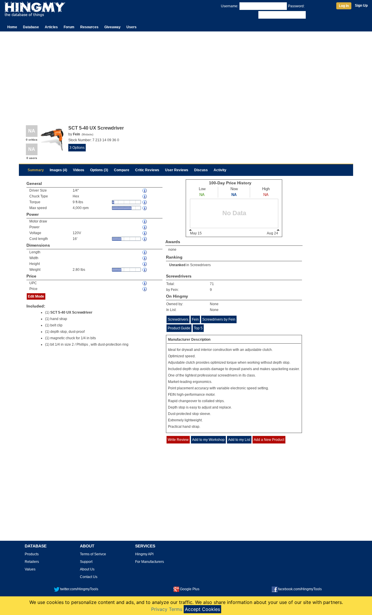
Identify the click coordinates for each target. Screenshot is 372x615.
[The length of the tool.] (145, 252)
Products (32, 554)
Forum (69, 27)
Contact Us (88, 577)
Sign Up (361, 5)
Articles (51, 27)
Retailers (32, 562)
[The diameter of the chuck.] (145, 190)
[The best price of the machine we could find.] (145, 289)
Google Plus (189, 589)
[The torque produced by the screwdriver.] (145, 202)
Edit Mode (36, 296)
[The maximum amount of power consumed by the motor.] (145, 221)
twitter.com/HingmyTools (79, 589)
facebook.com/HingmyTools (300, 589)
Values (30, 569)
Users (131, 27)
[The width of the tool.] (145, 258)
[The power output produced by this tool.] (145, 227)
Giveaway (112, 27)
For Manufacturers (149, 562)
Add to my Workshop (208, 440)
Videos (78, 170)
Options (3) (99, 170)
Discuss (201, 170)
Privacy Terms (166, 609)
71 (212, 284)
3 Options (77, 148)
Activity (220, 170)
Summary (36, 170)
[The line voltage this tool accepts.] (145, 233)
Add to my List (239, 440)
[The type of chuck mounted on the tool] (145, 196)
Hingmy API (144, 554)
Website (87, 134)
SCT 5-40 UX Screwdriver (71, 312)
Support (86, 562)
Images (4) (58, 170)
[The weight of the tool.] (145, 270)
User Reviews (176, 170)
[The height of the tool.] (145, 264)
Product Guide (179, 328)
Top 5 (198, 328)
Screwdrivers (200, 265)
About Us (87, 569)
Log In (344, 6)
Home (12, 27)
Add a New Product (269, 440)
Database (31, 27)
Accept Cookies (202, 609)
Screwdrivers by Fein (218, 319)
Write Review (178, 440)
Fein (195, 319)
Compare (121, 170)
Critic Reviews (147, 170)
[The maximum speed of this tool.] (145, 208)
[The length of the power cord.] (145, 239)
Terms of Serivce (93, 554)
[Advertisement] (186, 75)
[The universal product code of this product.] (145, 283)
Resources (89, 27)
